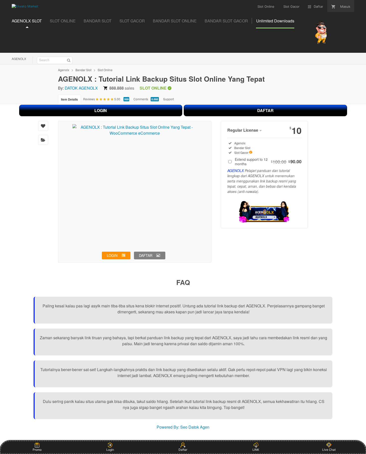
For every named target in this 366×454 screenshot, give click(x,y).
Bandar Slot (83, 70)
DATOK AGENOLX (81, 88)
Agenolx (63, 70)
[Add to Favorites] (43, 126)
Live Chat (329, 450)
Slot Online (105, 70)
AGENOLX (19, 59)
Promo (37, 450)
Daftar (183, 450)
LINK (255, 450)
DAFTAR (265, 110)
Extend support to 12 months (268, 161)
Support (168, 99)
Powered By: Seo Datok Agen (183, 427)
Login (110, 450)
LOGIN (100, 110)
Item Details (69, 99)
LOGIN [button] (112, 255)
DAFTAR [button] (145, 255)
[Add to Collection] (43, 140)
